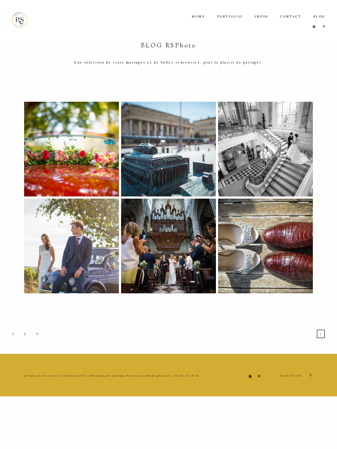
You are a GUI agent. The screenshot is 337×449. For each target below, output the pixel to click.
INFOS (261, 16)
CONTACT (290, 16)
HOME (198, 16)
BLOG (319, 16)
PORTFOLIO (230, 16)
